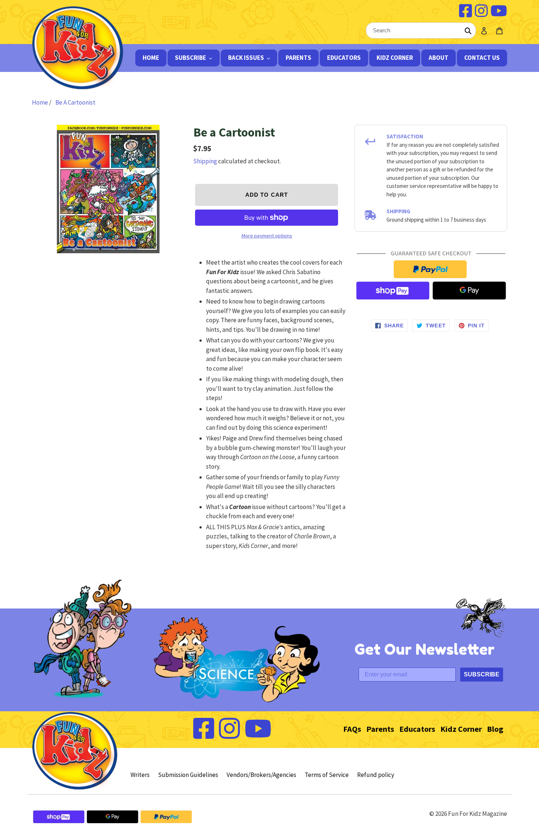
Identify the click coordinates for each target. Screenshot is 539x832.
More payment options (266, 235)
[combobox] (421, 30)
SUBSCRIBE (481, 674)
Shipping (205, 161)
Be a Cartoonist (75, 102)
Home (40, 102)
